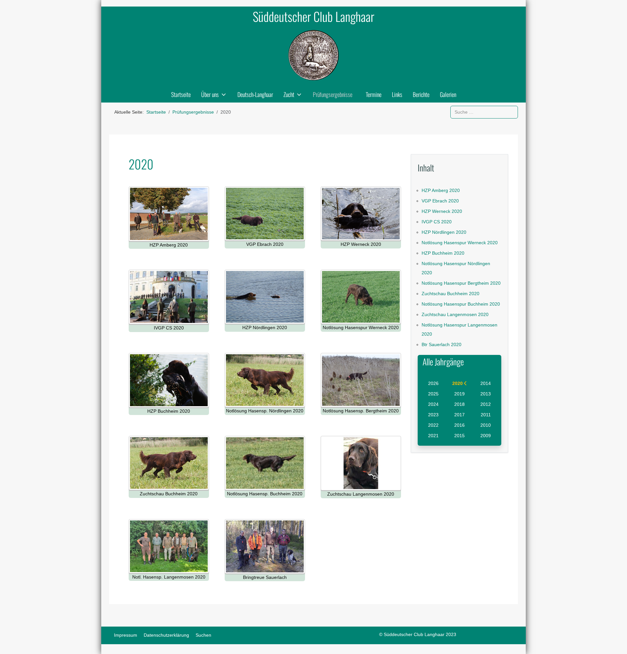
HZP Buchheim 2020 (443, 253)
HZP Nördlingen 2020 (444, 232)
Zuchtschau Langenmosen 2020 (455, 314)
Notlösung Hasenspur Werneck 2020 (460, 242)
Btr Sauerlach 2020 (441, 344)
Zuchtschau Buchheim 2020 (450, 293)
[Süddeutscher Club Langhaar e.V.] (313, 55)
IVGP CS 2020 (437, 221)
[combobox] (484, 112)
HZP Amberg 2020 (441, 190)
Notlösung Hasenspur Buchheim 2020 (461, 304)
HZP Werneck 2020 (442, 211)
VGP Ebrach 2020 (440, 200)
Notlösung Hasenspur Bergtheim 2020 (461, 283)
